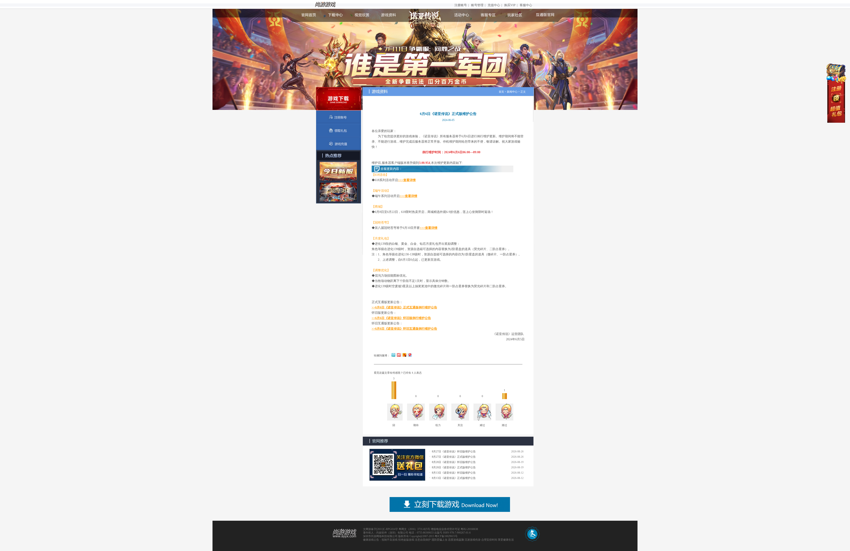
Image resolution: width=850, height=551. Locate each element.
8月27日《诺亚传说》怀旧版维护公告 (454, 451)
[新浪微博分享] (398, 354)
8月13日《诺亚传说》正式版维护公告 (454, 478)
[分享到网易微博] (409, 354)
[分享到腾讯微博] (393, 354)
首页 (501, 91)
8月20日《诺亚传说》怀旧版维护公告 (454, 462)
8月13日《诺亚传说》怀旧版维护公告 (454, 472)
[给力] (438, 412)
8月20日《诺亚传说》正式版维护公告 (454, 467)
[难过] (482, 412)
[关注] (460, 412)
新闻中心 (512, 91)
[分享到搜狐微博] (404, 354)
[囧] (394, 412)
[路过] (504, 412)
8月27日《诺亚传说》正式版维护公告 (454, 456)
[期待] (416, 412)
